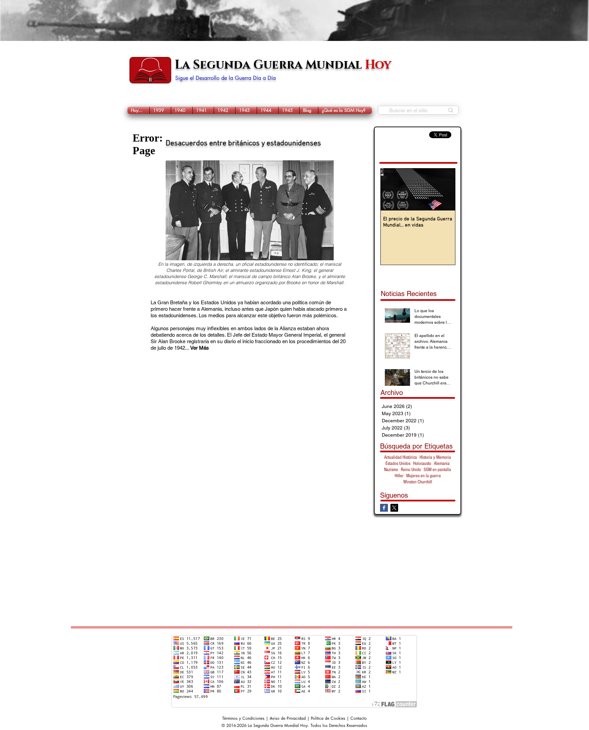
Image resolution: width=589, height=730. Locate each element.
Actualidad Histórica (400, 457)
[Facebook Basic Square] (384, 508)
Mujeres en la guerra (423, 476)
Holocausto (422, 463)
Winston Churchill (417, 482)
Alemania (442, 463)
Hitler (399, 476)
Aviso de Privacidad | (290, 718)
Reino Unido (411, 469)
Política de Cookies (328, 718)
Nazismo (391, 469)
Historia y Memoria (435, 457)
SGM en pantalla (437, 469)
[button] (160, 110)
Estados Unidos (398, 463)
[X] (394, 508)
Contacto (358, 718)
